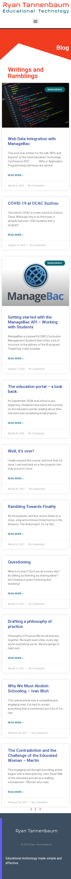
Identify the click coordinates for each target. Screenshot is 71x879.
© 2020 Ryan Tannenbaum (36, 844)
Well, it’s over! (21, 451)
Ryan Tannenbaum (36, 831)
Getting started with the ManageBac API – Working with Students (33, 322)
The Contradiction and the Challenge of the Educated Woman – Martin (32, 755)
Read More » (15, 175)
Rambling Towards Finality (32, 506)
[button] (35, 21)
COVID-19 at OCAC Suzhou (33, 203)
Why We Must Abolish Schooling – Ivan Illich (28, 688)
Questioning (19, 562)
